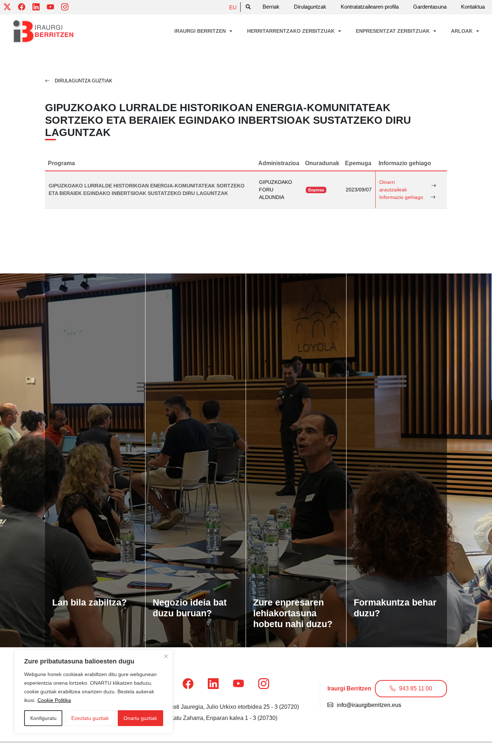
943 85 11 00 (415, 688)
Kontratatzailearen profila (370, 7)
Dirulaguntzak (310, 7)
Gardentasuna (430, 7)
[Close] (166, 656)
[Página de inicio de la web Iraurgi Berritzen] (43, 31)
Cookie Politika (54, 700)
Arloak (462, 31)
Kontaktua (473, 7)
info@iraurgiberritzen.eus (369, 705)
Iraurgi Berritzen (200, 31)
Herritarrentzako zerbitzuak (291, 31)
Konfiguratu (43, 718)
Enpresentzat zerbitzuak (393, 31)
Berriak (271, 7)
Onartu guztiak (140, 718)
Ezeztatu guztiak (90, 718)
